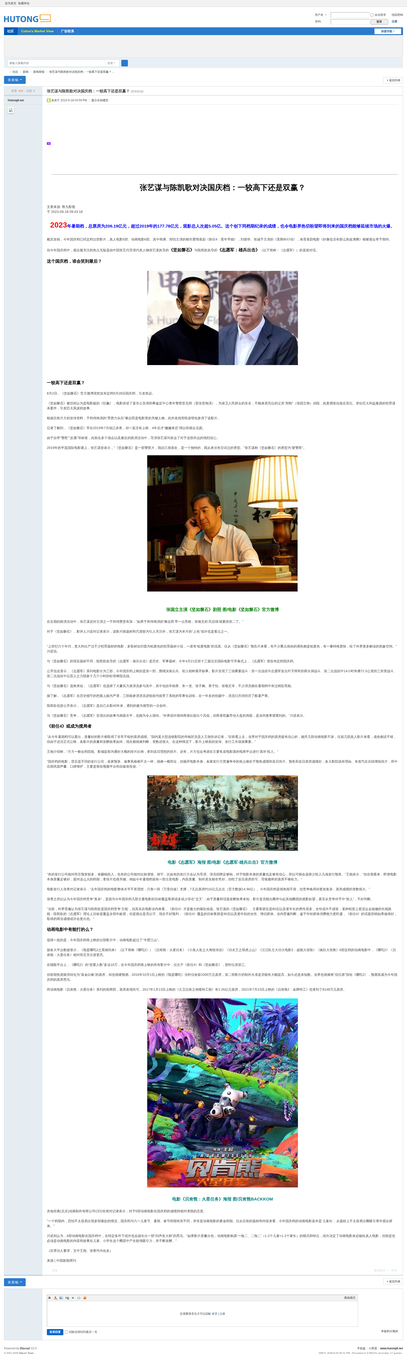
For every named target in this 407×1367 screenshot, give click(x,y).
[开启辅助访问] (396, 3)
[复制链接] (137, 91)
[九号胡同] (27, 15)
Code (79, 1297)
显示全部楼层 (99, 100)
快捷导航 (386, 31)
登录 (214, 1313)
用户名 (319, 14)
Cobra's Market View (37, 31)
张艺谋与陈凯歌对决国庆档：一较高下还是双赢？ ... (81, 71)
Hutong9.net (16, 100)
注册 (394, 21)
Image (61, 1297)
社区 (10, 31)
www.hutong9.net (391, 1348)
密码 (318, 21)
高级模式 (349, 1297)
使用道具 (379, 1270)
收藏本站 (23, 3)
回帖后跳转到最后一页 (83, 1332)
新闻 (25, 71)
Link (67, 1297)
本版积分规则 (389, 1331)
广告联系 (67, 31)
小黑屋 (373, 1348)
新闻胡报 (39, 71)
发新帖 (13, 80)
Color (55, 1297)
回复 (55, 1270)
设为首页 (10, 3)
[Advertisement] (203, 45)
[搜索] (124, 63)
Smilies (84, 1297)
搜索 (110, 63)
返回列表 (394, 80)
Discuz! (25, 1348)
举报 (394, 1270)
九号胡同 (6, 72)
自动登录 (380, 14)
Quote (73, 1297)
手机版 (361, 1348)
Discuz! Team (26, 1353)
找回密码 (397, 14)
